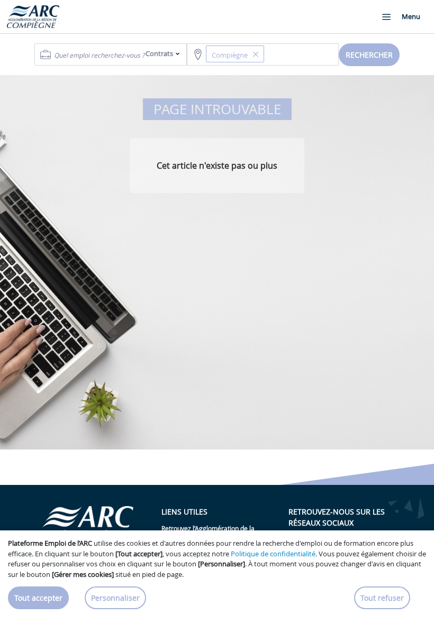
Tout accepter (38, 598)
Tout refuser (382, 598)
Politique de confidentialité (273, 553)
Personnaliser (115, 598)
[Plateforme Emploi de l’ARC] (33, 16)
